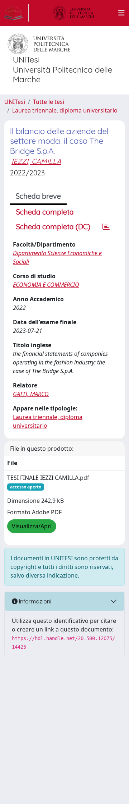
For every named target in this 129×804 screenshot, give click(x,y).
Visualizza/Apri (32, 526)
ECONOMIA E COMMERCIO (46, 285)
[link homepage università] (73, 13)
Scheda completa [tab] (45, 211)
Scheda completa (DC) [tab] (53, 226)
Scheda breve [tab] (38, 196)
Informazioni (34, 601)
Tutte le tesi (48, 102)
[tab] (106, 226)
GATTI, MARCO (31, 394)
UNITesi (14, 102)
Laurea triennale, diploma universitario (65, 110)
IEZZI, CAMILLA (36, 161)
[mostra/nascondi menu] (121, 13)
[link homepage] (16, 13)
